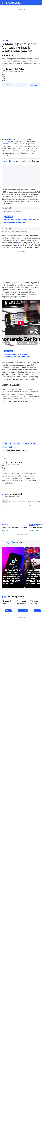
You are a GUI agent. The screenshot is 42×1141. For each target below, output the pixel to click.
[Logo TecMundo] (13, 3)
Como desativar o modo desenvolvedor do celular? (17, 355)
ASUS (9, 139)
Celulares (30, 501)
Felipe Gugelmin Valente (15, 69)
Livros (38, 501)
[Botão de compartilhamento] (8, 85)
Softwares (12, 501)
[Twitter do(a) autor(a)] (3, 486)
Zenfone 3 (5, 144)
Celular (5, 41)
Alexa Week (21, 501)
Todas (5, 501)
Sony (17, 243)
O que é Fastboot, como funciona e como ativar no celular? (21, 221)
